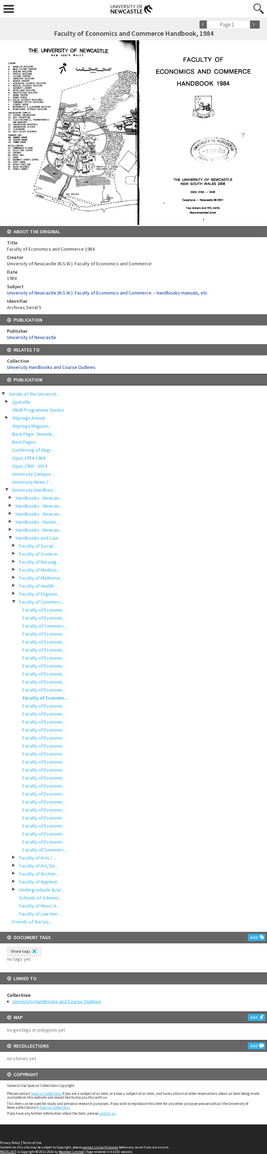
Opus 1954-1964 (28, 458)
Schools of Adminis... (40, 898)
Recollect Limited (71, 1151)
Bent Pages (24, 442)
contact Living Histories (100, 1147)
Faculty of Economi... (44, 610)
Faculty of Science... (39, 554)
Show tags (21, 951)
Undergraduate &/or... (41, 890)
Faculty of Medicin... (39, 570)
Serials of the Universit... (34, 394)
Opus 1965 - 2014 (29, 466)
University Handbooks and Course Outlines (57, 1001)
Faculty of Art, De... (38, 866)
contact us (107, 1113)
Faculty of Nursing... (39, 562)
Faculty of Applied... (39, 882)
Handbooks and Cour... (39, 538)
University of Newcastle (31, 337)
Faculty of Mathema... (41, 578)
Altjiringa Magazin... (31, 426)
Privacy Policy (10, 1142)
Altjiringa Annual (28, 418)
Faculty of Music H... (39, 906)
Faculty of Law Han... (39, 914)
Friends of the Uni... (32, 922)
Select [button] (247, 25)
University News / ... (32, 482)
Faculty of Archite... (39, 874)
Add (254, 937)
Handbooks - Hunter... (37, 522)
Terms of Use (32, 1142)
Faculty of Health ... (38, 586)
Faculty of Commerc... (41, 602)
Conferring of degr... (33, 450)
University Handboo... (34, 490)
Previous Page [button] (204, 25)
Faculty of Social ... (38, 546)
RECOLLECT (8, 1151)
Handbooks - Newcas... (39, 498)
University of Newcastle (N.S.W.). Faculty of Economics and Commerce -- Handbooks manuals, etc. (108, 293)
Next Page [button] (255, 25)
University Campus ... (33, 474)
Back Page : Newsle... (33, 434)
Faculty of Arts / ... (37, 858)
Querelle (21, 402)
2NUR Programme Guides (38, 410)
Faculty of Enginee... (39, 594)
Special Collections (46, 1093)
